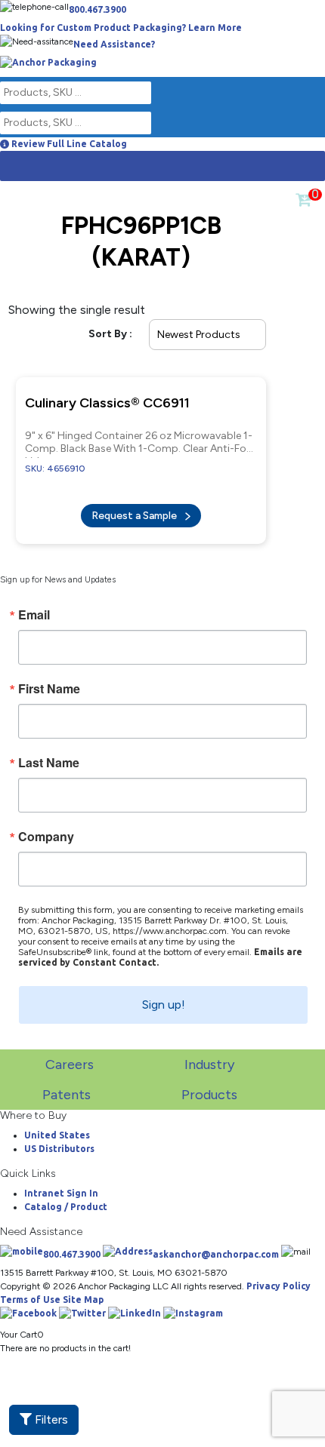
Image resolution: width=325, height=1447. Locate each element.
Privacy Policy (278, 1275)
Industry (209, 1054)
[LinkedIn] (134, 1305)
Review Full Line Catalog (68, 144)
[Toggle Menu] (20, 166)
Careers (69, 1054)
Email (34, 604)
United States (57, 1124)
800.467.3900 (97, 9)
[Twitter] (82, 1305)
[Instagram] (193, 1305)
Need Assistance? (114, 44)
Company (46, 826)
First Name (49, 678)
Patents (66, 1084)
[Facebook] (28, 1305)
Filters (50, 1419)
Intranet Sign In (61, 1182)
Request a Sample (135, 508)
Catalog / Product (65, 1196)
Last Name (48, 752)
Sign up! (163, 994)
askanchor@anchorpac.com (216, 1244)
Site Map (83, 1289)
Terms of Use (30, 1289)
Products (209, 1084)
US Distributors (59, 1138)
